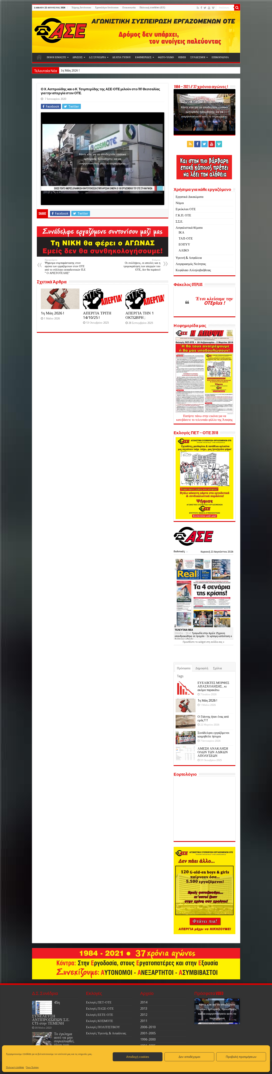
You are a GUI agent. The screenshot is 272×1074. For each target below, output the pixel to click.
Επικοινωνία (129, 7)
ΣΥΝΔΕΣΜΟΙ (197, 57)
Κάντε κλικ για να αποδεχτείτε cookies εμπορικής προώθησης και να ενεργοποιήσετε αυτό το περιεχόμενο (102, 158)
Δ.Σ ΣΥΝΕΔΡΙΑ (97, 57)
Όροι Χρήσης (32, 1067)
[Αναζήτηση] (237, 8)
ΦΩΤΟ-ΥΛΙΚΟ (166, 57)
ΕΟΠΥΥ (184, 244)
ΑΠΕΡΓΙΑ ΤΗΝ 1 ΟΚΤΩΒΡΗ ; (139, 315)
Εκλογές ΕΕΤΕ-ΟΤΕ (99, 1015)
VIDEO (182, 57)
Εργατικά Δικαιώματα (189, 197)
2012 (143, 1015)
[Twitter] (205, 7)
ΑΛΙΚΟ (184, 250)
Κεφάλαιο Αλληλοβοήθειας (193, 270)
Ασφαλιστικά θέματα (189, 228)
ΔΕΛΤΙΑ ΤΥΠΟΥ (121, 57)
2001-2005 (148, 1033)
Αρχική (39, 57)
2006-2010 (148, 1027)
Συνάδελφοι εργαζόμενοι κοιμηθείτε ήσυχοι (213, 734)
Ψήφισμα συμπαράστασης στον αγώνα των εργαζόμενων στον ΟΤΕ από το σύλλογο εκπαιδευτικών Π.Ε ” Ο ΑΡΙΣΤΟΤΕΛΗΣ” (65, 267)
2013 (143, 1008)
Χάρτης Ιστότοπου (81, 7)
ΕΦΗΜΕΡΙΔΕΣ (143, 57)
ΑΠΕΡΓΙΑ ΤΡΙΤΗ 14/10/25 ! (97, 315)
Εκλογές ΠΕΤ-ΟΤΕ (99, 1002)
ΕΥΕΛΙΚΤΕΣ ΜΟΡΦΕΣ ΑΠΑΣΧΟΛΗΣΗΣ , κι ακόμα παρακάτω (213, 686)
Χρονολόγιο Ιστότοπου (106, 7)
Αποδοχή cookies (137, 1056)
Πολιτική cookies (15, 1067)
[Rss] (197, 7)
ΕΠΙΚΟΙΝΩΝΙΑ (220, 57)
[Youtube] (209, 7)
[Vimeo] (213, 7)
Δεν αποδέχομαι (189, 1056)
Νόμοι (180, 203)
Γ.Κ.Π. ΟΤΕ (183, 215)
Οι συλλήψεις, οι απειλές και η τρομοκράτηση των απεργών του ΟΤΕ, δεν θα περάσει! (141, 265)
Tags (180, 676)
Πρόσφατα (183, 668)
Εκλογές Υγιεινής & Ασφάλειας (106, 1033)
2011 (143, 1021)
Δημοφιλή (201, 668)
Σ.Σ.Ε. (179, 221)
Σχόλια (217, 668)
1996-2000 (148, 1039)
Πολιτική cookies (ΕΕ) (152, 7)
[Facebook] (201, 7)
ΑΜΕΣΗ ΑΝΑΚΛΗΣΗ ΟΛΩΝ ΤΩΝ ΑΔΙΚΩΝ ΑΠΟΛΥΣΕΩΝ (213, 752)
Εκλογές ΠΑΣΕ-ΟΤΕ (100, 1008)
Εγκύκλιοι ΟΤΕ (186, 209)
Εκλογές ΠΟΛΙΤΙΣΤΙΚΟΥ (103, 1027)
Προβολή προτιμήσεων (241, 1056)
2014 (143, 1002)
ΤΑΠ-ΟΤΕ (186, 238)
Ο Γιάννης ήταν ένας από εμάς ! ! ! (213, 718)
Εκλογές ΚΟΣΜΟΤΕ (99, 1021)
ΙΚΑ (181, 232)
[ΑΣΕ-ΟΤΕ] (136, 32)
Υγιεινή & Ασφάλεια (189, 258)
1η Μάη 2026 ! (70, 70)
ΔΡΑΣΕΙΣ (77, 57)
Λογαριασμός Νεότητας (191, 264)
